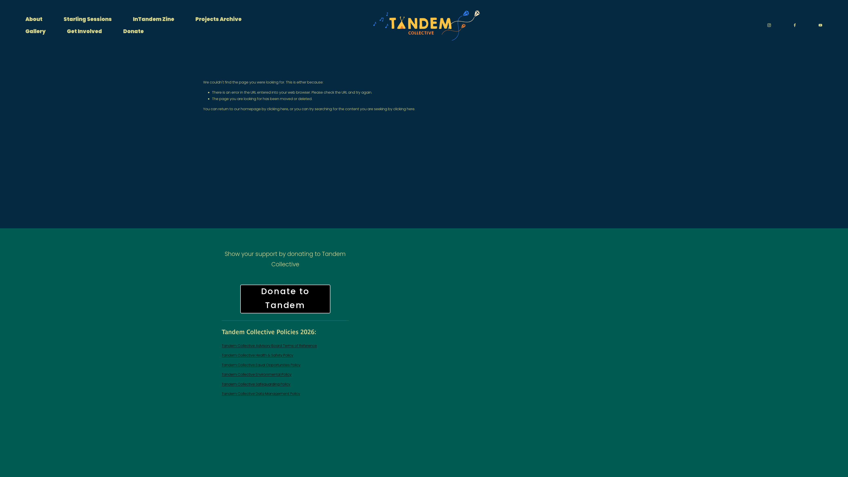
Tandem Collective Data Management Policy (261, 393)
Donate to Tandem (285, 299)
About (33, 19)
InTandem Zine (153, 19)
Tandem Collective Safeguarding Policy (256, 384)
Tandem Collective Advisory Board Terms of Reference (269, 345)
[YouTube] (820, 25)
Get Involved (84, 31)
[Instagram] (769, 25)
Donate (133, 31)
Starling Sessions (88, 19)
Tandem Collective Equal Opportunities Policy (261, 364)
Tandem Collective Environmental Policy (257, 374)
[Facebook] (795, 25)
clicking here (277, 109)
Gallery (35, 31)
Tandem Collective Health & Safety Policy (257, 355)
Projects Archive (218, 19)
